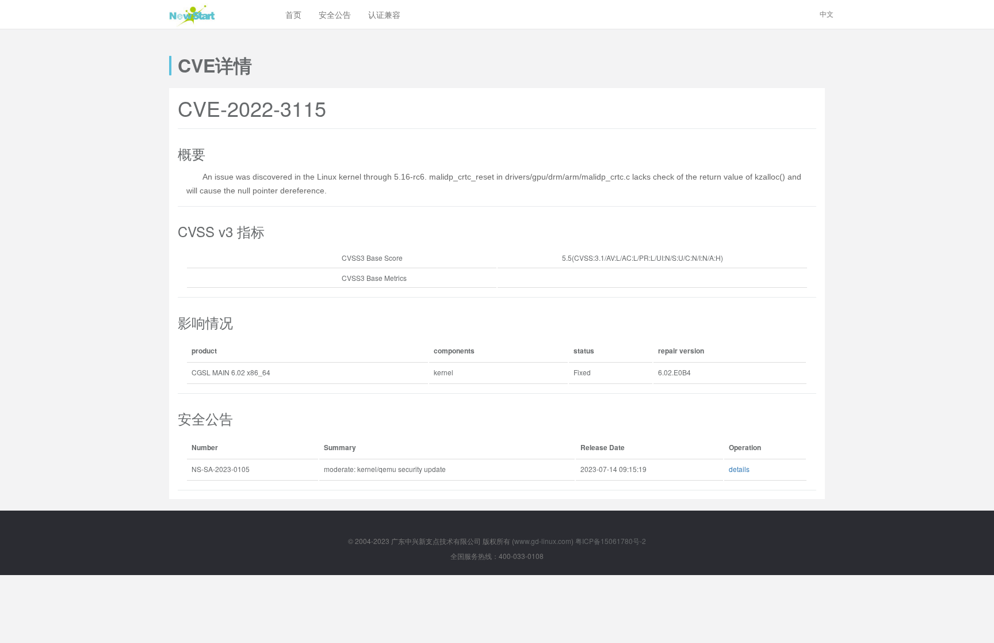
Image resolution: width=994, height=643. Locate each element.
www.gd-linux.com (542, 541)
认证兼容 (384, 14)
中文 (827, 13)
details (739, 469)
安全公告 (335, 14)
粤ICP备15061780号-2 (610, 541)
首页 (293, 14)
